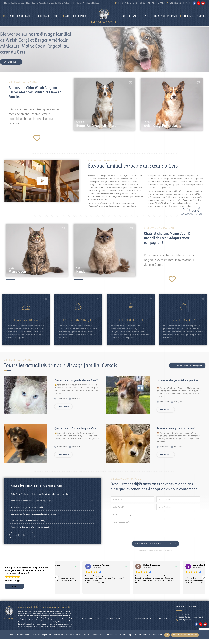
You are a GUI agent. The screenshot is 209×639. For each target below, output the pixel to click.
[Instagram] (198, 3)
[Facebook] (194, 3)
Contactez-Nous (195, 16)
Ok (167, 634)
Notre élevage (130, 16)
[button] (41, 181)
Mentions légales (113, 618)
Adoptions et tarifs (75, 16)
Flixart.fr (51, 630)
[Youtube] (203, 3)
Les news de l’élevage (165, 16)
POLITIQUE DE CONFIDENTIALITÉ (139, 618)
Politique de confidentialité (185, 634)
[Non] (204, 634)
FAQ (146, 16)
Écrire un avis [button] (14, 586)
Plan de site (162, 618)
